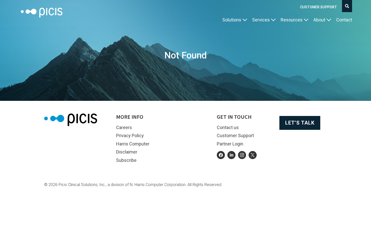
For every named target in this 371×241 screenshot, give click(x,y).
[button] (234, 20)
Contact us (228, 127)
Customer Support (318, 7)
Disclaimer (126, 152)
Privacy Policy (130, 135)
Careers (124, 127)
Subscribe (126, 160)
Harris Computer (132, 143)
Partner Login (230, 143)
